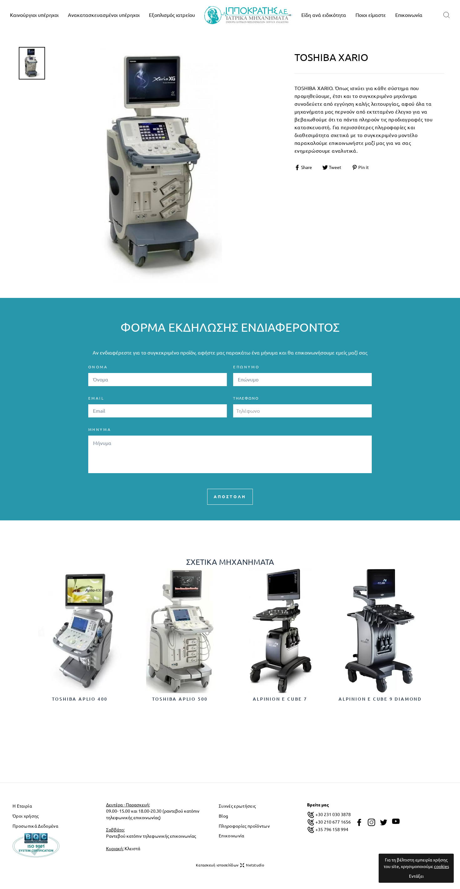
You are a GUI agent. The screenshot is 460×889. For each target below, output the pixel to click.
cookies (441, 866)
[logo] (248, 15)
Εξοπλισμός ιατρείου (172, 15)
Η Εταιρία (22, 806)
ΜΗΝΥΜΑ (99, 429)
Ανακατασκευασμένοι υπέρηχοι (104, 15)
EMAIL (96, 398)
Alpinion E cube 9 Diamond (380, 699)
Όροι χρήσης (26, 816)
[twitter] (383, 822)
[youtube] (396, 821)
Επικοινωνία (408, 15)
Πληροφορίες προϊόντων (244, 826)
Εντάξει (416, 876)
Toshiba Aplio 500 (180, 699)
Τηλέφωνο (245, 398)
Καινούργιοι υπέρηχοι (34, 15)
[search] (446, 15)
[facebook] (359, 822)
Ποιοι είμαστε (370, 15)
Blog (223, 816)
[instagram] (371, 822)
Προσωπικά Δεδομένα (35, 826)
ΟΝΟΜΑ (98, 367)
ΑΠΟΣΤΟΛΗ (230, 496)
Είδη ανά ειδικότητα (323, 15)
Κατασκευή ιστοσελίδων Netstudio (230, 865)
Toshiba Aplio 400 (80, 699)
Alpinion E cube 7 (280, 699)
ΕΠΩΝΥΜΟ (246, 367)
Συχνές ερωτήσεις (237, 806)
